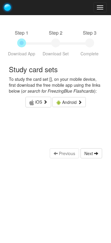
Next (89, 153)
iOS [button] (38, 102)
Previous (66, 153)
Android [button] (69, 102)
